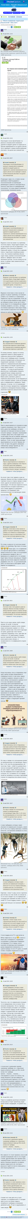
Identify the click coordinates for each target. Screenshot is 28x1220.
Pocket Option (3, 1216)
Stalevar (7, 275)
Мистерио (7, 1137)
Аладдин (7, 341)
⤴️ (11, 16)
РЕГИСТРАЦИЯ (16, 12)
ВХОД (23, 12)
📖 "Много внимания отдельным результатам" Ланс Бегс (12, 21)
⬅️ (19, 16)
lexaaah (7, 162)
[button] (15, 27)
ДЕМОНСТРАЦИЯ (8, 12)
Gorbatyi (7, 917)
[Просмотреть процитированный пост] (15, 162)
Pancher (7, 460)
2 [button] (13, 27)
